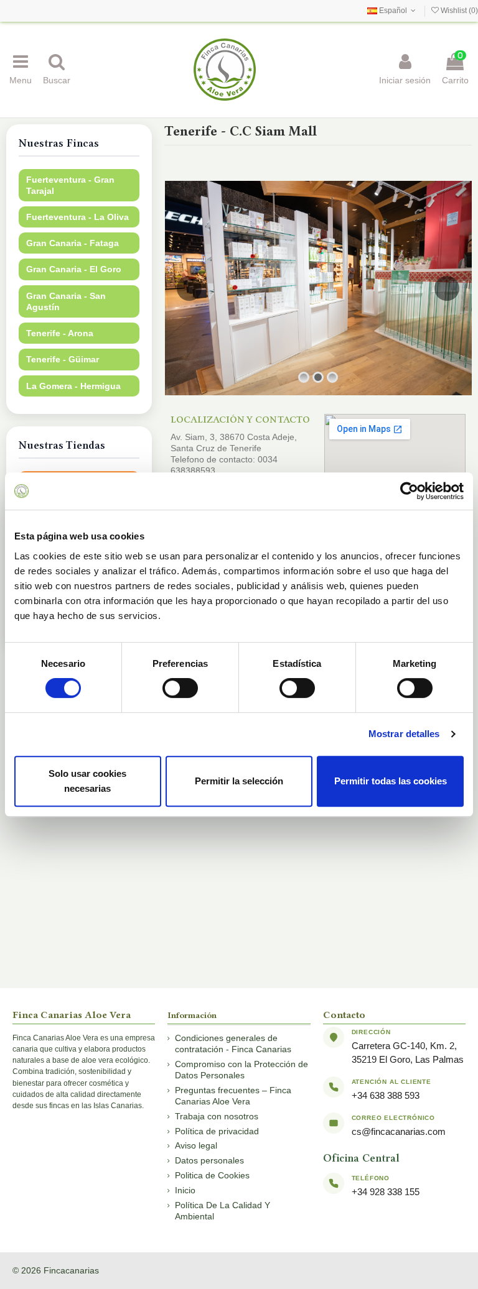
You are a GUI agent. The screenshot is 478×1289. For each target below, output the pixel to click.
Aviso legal (196, 1145)
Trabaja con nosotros (216, 1116)
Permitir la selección (239, 781)
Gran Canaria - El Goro (73, 269)
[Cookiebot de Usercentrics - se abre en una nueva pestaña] (409, 491)
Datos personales (209, 1160)
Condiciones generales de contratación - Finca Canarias (233, 1043)
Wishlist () (458, 10)
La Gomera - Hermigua (73, 386)
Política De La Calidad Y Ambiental (222, 1210)
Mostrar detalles (404, 733)
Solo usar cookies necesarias (87, 781)
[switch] (180, 688)
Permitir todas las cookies (390, 781)
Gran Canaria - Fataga (72, 243)
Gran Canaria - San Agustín (66, 301)
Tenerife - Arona (59, 333)
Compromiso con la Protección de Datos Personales (241, 1069)
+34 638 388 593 (385, 1095)
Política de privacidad (217, 1131)
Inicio (185, 1190)
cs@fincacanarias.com (399, 1131)
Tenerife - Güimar (62, 359)
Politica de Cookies (212, 1175)
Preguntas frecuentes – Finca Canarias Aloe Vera (233, 1095)
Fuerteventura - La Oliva (77, 217)
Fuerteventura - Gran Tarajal (70, 185)
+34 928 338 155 (385, 1191)
